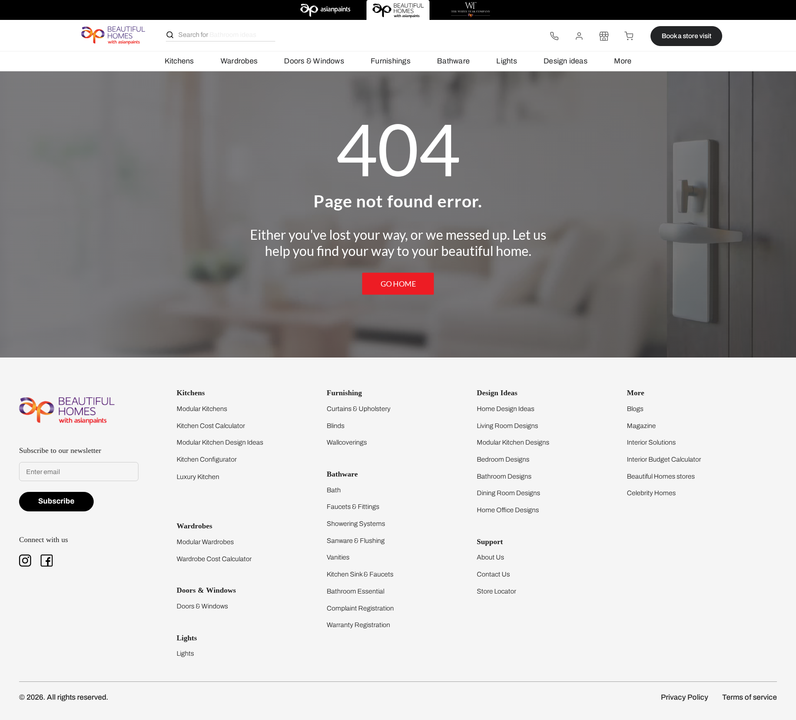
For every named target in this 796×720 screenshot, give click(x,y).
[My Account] (579, 36)
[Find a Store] (604, 36)
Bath (334, 490)
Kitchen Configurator (207, 459)
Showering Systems (356, 523)
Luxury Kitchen (198, 476)
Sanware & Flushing (356, 540)
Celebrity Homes (651, 492)
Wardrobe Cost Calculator (214, 558)
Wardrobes (239, 61)
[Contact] (554, 36)
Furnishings (390, 61)
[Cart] (628, 36)
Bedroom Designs (503, 459)
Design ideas (565, 61)
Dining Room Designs (508, 492)
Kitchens (179, 61)
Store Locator (496, 591)
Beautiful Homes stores (661, 476)
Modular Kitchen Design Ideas (220, 442)
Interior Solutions (651, 442)
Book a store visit (686, 35)
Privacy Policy (684, 697)
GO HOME (398, 283)
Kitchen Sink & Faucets (360, 574)
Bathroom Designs (504, 476)
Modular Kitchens (202, 408)
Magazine (641, 425)
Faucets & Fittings (353, 506)
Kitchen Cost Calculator (211, 425)
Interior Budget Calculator (664, 459)
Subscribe (56, 501)
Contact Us (493, 574)
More (622, 61)
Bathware (453, 61)
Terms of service (749, 697)
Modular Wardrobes (205, 541)
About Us (490, 557)
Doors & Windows (314, 61)
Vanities (338, 557)
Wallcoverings (347, 442)
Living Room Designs (507, 425)
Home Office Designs (508, 509)
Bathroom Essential (355, 591)
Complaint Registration (360, 608)
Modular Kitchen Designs (513, 442)
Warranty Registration (358, 624)
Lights (506, 61)
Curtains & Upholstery (359, 408)
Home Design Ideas (505, 408)
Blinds (336, 425)
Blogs (635, 408)
